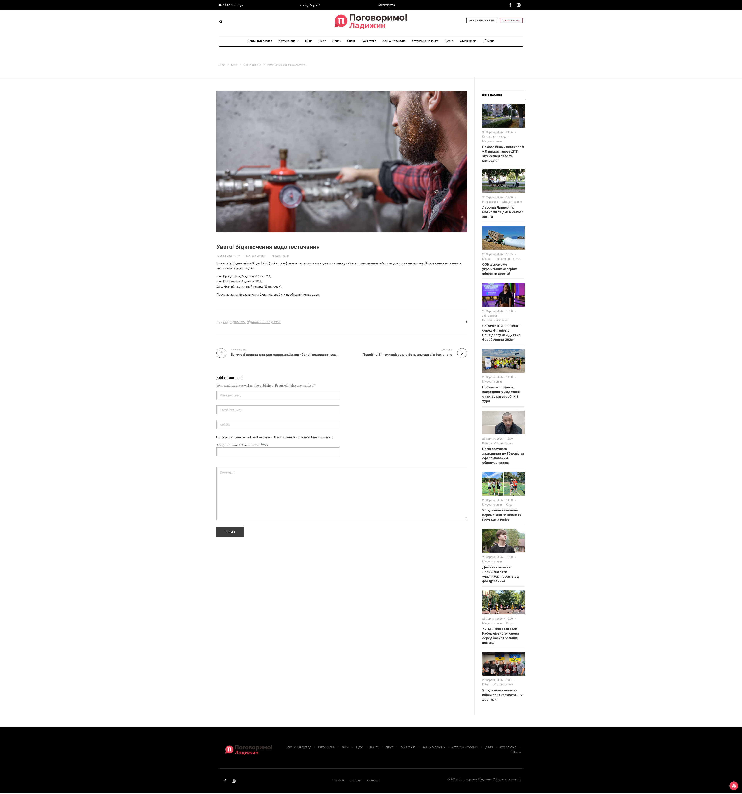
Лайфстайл (489, 315)
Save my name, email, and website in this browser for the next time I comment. (277, 437)
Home (221, 65)
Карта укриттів (386, 5)
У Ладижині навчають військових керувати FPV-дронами (503, 694)
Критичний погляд (494, 136)
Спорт (510, 504)
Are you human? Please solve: (238, 445)
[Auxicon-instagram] (519, 5)
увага (276, 321)
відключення (258, 321)
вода (227, 321)
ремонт (239, 321)
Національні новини (507, 258)
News (234, 65)
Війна (485, 443)
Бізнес (486, 258)
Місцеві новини (252, 65)
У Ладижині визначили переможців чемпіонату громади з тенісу (501, 514)
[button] (220, 21)
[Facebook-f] (510, 5)
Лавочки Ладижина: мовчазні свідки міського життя (502, 212)
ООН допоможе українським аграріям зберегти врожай (499, 269)
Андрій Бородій (256, 255)
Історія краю (490, 201)
